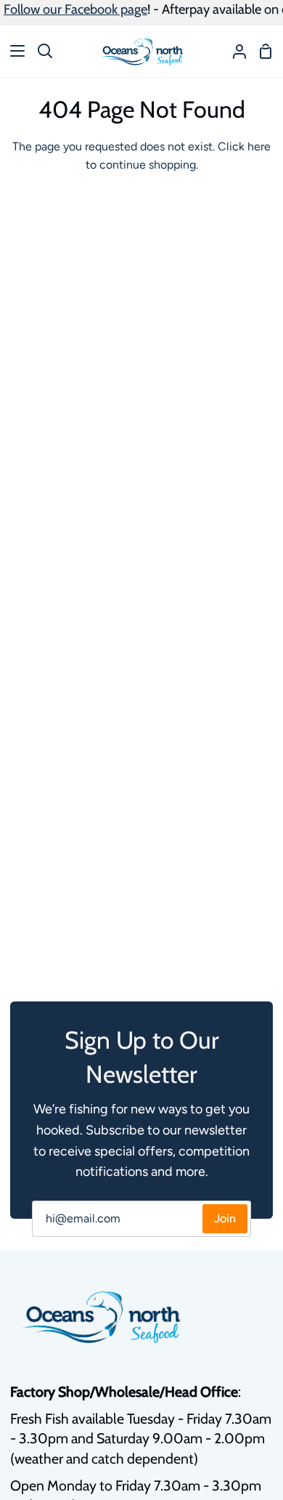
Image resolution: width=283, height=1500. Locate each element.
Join (225, 1218)
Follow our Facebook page (75, 9)
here (259, 146)
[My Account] (234, 51)
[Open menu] (13, 51)
